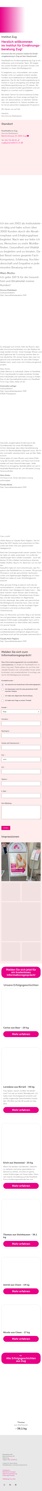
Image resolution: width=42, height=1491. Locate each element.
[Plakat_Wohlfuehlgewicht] (21, 861)
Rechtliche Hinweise (9, 1472)
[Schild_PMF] (31, 891)
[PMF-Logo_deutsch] (10, 1444)
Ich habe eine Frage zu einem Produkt (18, 700)
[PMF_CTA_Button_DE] (21, 159)
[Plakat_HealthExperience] (21, 921)
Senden (5, 828)
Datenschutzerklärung (10, 1473)
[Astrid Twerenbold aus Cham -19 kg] (12, 1270)
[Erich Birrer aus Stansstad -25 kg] (12, 1142)
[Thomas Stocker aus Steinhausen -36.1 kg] (12, 1216)
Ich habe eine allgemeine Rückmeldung (18, 696)
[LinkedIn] (16, 1485)
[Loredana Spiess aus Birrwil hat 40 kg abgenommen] (12, 1066)
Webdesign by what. (9, 1479)
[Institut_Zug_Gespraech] (10, 951)
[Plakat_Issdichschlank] (10, 891)
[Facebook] (10, 1485)
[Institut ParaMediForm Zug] (31, 951)
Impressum (6, 1470)
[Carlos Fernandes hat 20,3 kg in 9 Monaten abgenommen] (12, 1007)
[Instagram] (4, 1485)
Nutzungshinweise (9, 1475)
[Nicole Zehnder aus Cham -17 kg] (12, 1318)
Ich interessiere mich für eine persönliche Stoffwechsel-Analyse (21, 690)
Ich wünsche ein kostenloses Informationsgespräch (22, 684)
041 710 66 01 (12, 1459)
